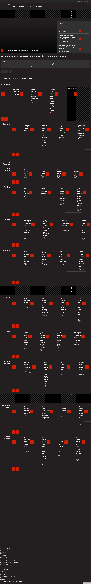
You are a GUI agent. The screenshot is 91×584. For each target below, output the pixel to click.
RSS (1, 554)
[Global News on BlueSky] (75, 545)
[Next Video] (6, 119)
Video (14, 6)
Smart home (3, 559)
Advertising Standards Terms (7, 576)
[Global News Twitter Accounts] (32, 534)
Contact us (3, 552)
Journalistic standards (11, 78)
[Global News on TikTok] (32, 545)
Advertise (2, 574)
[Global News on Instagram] (75, 534)
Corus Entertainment (5, 578)
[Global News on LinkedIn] (11, 545)
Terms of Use (3, 573)
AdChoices (88, 583)
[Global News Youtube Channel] (54, 534)
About (1, 547)
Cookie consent (4, 564)
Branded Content (4, 550)
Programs (39, 6)
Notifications (3, 557)
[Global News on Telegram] (54, 545)
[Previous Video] (3, 119)
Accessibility (3, 579)
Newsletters (3, 555)
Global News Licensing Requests (9, 562)
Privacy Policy (4, 569)
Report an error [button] (27, 78)
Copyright (2, 571)
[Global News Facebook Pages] (11, 534)
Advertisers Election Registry (8, 561)
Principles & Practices (6, 549)
